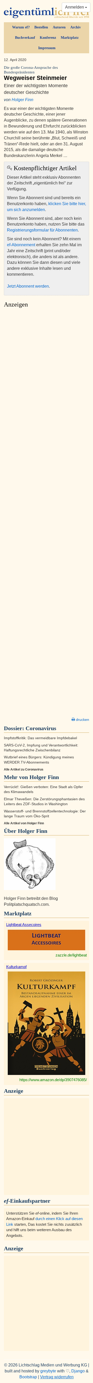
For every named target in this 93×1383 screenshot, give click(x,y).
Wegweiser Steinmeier (35, 73)
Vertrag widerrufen (57, 1377)
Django (78, 1371)
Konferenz (48, 38)
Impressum (47, 48)
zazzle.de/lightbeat (71, 955)
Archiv (75, 27)
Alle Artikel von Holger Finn (24, 823)
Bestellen (41, 27)
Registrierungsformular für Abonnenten (42, 230)
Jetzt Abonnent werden (28, 286)
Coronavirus (41, 728)
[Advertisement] (46, 514)
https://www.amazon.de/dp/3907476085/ (53, 1080)
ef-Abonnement (21, 245)
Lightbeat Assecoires (23, 924)
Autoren (59, 27)
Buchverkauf (25, 38)
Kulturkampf (16, 967)
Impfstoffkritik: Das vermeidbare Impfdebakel (40, 738)
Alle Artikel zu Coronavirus (23, 769)
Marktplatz (70, 38)
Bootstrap (28, 1377)
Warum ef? (21, 27)
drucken (82, 719)
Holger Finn (22, 100)
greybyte (48, 1371)
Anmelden (75, 7)
